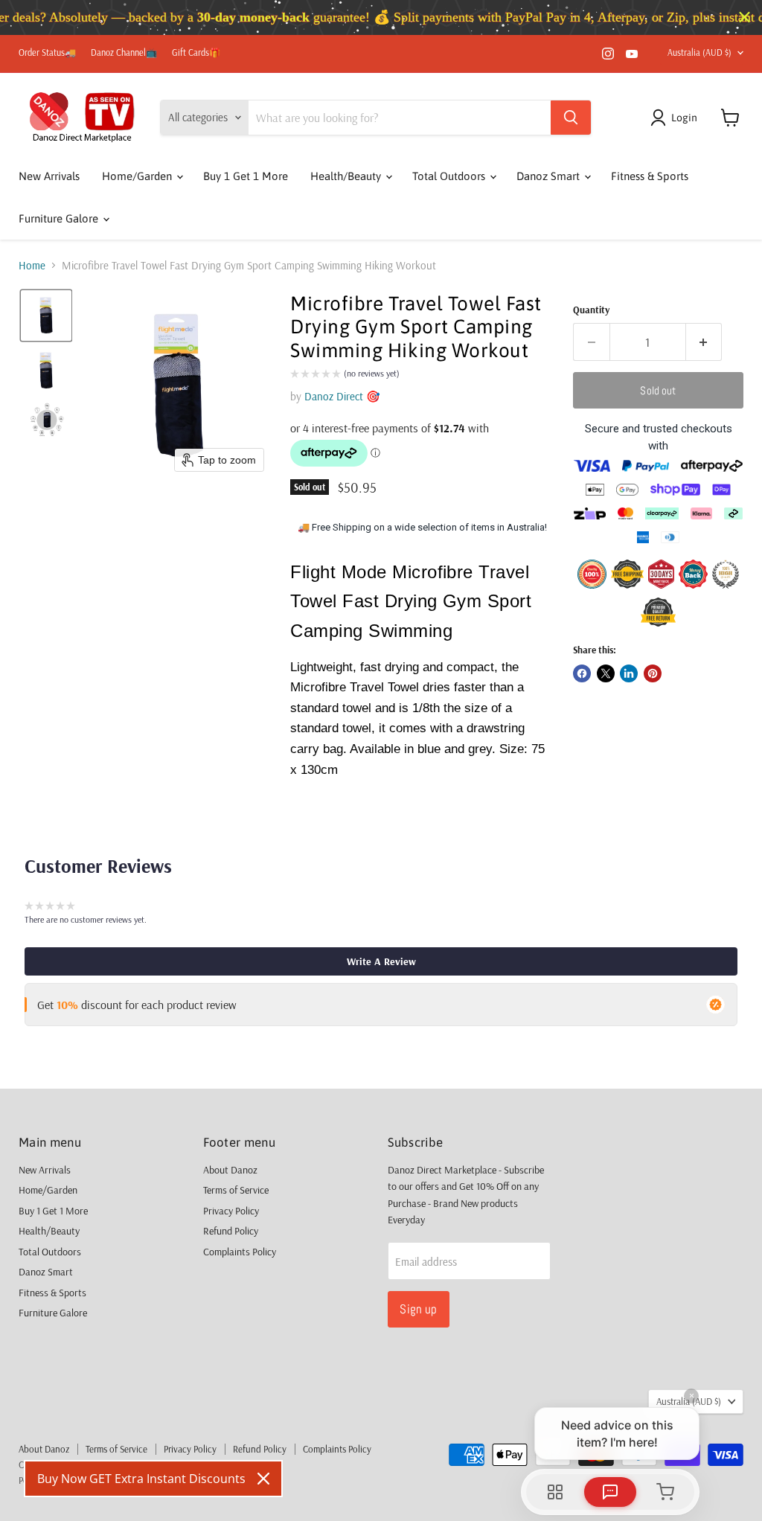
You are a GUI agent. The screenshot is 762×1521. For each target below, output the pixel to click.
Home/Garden (138, 176)
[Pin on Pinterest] (653, 673)
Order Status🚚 (47, 53)
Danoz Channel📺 (124, 53)
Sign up (418, 1309)
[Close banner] (744, 17)
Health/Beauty (347, 176)
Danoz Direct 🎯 (342, 396)
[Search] (571, 117)
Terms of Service (236, 1190)
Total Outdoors (450, 176)
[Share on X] (606, 673)
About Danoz (230, 1169)
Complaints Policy (239, 1251)
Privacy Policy (231, 1210)
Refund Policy (230, 1230)
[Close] (263, 1479)
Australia (699, 52)
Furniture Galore (60, 218)
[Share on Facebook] (582, 673)
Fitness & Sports (649, 176)
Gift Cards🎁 (196, 53)
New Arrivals (49, 176)
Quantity (591, 310)
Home (32, 265)
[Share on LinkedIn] (629, 673)
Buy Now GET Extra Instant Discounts (141, 1478)
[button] (676, 118)
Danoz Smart (549, 176)
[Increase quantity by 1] (704, 342)
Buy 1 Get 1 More (245, 176)
